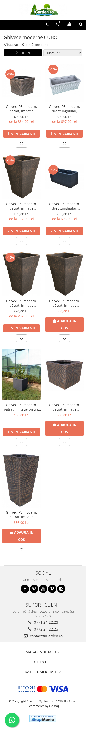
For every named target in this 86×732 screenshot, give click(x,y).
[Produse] (6, 25)
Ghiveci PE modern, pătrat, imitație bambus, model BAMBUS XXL (21, 514)
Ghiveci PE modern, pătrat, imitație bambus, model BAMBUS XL (64, 406)
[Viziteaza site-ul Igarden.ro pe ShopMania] (42, 718)
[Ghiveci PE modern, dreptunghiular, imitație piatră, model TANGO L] (64, 177)
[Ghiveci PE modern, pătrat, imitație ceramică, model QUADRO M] (21, 274)
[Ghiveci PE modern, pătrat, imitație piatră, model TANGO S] (21, 374)
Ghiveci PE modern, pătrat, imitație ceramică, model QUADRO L (64, 303)
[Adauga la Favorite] (21, 144)
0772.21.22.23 (45, 629)
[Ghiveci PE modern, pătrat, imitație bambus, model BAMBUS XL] (64, 375)
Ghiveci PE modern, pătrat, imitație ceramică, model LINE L (21, 108)
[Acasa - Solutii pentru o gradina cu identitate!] (43, 10)
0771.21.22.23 (45, 622)
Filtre (25, 52)
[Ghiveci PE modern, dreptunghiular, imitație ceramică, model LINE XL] (64, 83)
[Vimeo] (52, 589)
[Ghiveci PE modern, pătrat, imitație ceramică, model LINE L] (21, 83)
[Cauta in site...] (80, 24)
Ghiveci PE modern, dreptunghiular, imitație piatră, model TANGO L (64, 206)
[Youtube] (43, 589)
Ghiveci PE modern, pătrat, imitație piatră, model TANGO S (21, 406)
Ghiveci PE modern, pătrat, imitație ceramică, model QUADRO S (21, 206)
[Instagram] (61, 589)
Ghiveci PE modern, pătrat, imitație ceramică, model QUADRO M (21, 303)
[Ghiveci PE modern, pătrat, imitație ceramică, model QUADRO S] (21, 177)
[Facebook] (25, 589)
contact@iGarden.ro (46, 635)
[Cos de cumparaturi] (69, 24)
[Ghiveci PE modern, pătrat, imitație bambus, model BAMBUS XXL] (21, 480)
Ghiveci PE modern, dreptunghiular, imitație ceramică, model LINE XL (64, 108)
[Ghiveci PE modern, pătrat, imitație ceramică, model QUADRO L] (64, 274)
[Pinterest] (34, 589)
